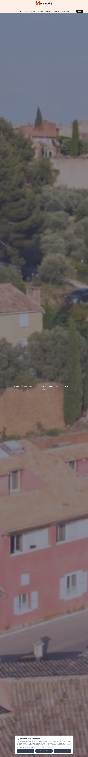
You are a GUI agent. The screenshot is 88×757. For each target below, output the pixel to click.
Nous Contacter (65, 11)
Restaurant (40, 11)
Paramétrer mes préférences (44, 751)
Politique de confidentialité (44, 747)
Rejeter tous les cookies (26, 751)
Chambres (32, 11)
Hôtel (26, 11)
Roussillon (48, 11)
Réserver (79, 11)
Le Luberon (56, 11)
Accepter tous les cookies (62, 751)
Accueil (20, 11)
